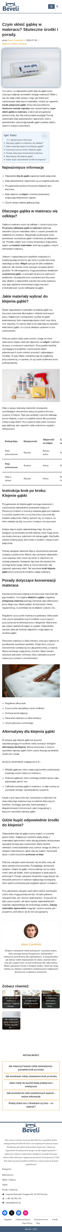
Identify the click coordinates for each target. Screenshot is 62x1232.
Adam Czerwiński (15, 40)
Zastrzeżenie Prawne (41, 1220)
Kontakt (55, 1220)
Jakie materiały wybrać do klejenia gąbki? (25, 146)
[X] (11, 1212)
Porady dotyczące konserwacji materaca (24, 153)
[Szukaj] (57, 6)
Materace (6, 44)
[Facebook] (4, 1212)
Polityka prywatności (23, 1220)
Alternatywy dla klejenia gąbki (19, 156)
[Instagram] (25, 1212)
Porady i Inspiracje (10, 1190)
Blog (38, 1223)
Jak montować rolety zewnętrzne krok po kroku (31, 1076)
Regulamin (8, 1220)
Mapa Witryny (27, 1223)
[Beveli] (10, 6)
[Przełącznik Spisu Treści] (43, 135)
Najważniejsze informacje (21, 140)
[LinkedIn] (18, 1212)
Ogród (4, 1185)
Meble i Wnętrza (19, 44)
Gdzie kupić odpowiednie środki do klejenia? (26, 160)
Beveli (28, 1229)
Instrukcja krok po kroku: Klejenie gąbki (24, 150)
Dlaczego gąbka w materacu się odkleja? (24, 143)
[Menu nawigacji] (51, 6)
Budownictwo (7, 1175)
